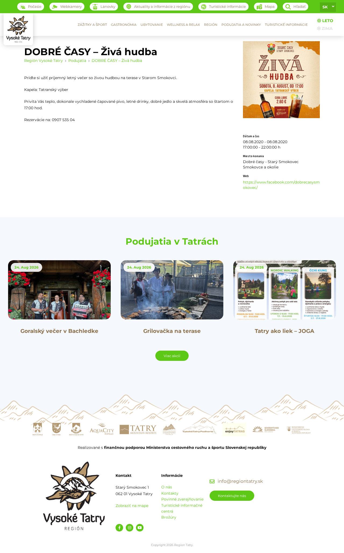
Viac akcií (172, 356)
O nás (166, 487)
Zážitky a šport (92, 25)
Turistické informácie (286, 25)
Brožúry (168, 517)
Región (210, 25)
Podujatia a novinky (241, 25)
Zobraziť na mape (132, 505)
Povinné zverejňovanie (182, 499)
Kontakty (169, 493)
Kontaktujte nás (232, 496)
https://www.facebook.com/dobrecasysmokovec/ (281, 185)
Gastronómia (124, 25)
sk (325, 7)
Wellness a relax (183, 25)
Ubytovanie (152, 25)
